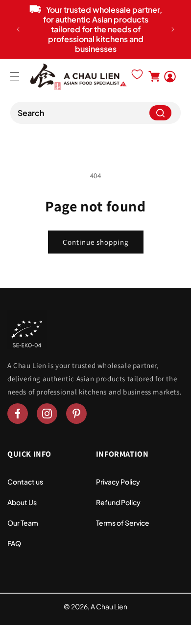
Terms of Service (122, 522)
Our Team (22, 522)
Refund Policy (118, 502)
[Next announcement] (173, 29)
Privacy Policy (118, 481)
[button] (14, 76)
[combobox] (95, 113)
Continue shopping (96, 242)
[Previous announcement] (18, 29)
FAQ (14, 543)
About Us (22, 502)
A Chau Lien (109, 606)
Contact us (25, 481)
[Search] (160, 113)
